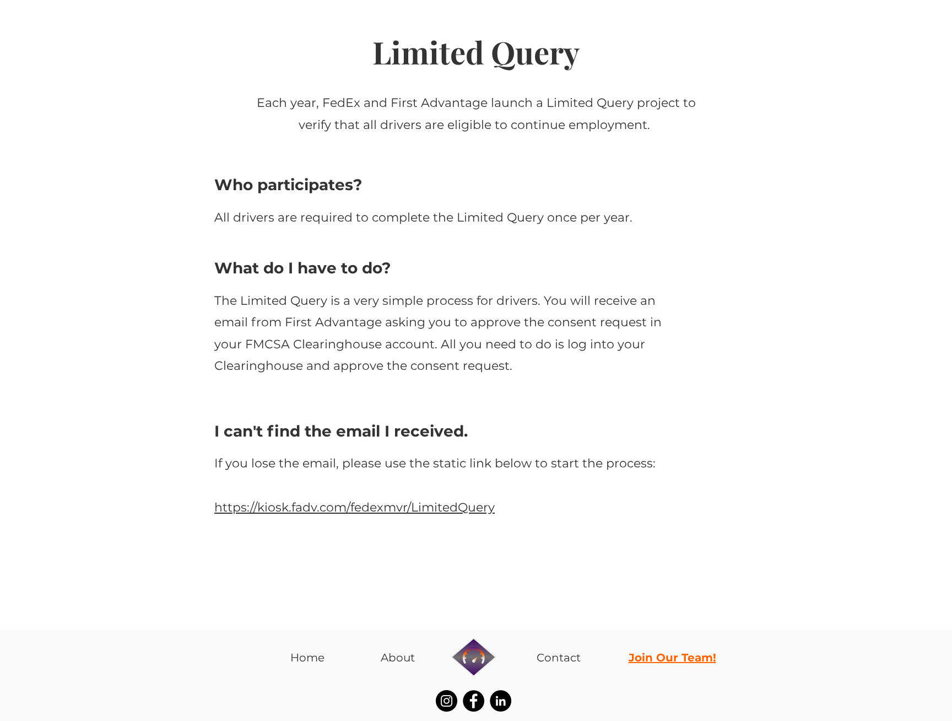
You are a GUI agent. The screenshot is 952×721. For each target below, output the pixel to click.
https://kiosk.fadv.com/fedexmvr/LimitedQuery (354, 507)
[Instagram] (446, 701)
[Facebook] (473, 701)
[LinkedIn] (500, 701)
